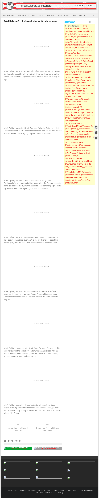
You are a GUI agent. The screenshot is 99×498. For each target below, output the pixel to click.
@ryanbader (70, 80)
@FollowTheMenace (73, 158)
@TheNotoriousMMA (74, 142)
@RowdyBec (70, 118)
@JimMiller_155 (87, 85)
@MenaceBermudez (82, 150)
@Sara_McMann (83, 118)
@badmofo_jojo (72, 145)
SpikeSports (40, 490)
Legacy (54, 490)
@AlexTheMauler (72, 42)
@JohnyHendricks (84, 164)
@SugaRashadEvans (73, 69)
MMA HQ (76, 490)
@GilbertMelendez (72, 77)
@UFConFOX (70, 28)
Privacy (60, 493)
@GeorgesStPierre (72, 61)
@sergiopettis (85, 145)
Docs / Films (63, 15)
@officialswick (84, 58)
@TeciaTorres (88, 115)
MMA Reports (37, 15)
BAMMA (61, 490)
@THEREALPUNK (72, 55)
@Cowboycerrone (86, 50)
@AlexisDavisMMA (73, 126)
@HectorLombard (72, 112)
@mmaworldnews (84, 36)
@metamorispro (81, 34)
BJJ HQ (83, 490)
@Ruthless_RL (87, 126)
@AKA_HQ (82, 63)
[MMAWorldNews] (96, 132)
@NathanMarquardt (73, 74)
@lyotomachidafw (72, 93)
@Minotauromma (72, 169)
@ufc (85, 26)
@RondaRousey (71, 131)
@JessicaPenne (87, 112)
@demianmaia (86, 55)
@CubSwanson (86, 47)
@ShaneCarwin (71, 58)
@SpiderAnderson (72, 39)
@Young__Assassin (84, 166)
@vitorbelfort (86, 172)
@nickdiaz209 (85, 72)
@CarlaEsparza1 (72, 134)
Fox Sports (13, 490)
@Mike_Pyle (70, 88)
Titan (48, 490)
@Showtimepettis (72, 45)
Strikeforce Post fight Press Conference (47, 429)
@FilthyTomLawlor (73, 66)
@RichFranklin (79, 91)
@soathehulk (70, 101)
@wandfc (83, 177)
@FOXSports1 (82, 28)
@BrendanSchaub (72, 174)
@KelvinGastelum (86, 131)
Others (87, 15)
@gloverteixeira (71, 147)
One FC (68, 490)
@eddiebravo (70, 137)
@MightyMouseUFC (73, 107)
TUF (6, 490)
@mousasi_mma (72, 47)
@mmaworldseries (86, 31)
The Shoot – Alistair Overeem (17, 447)
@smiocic (82, 147)
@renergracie (70, 128)
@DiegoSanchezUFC (85, 137)
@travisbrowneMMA (73, 115)
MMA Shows (23, 15)
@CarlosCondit (87, 61)
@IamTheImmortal (84, 80)
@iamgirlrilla (84, 134)
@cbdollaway (70, 82)
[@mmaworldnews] (96, 127)
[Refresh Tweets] (90, 22)
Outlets (50, 15)
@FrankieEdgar (85, 180)
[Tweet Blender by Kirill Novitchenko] (93, 22)
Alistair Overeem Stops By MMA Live (18, 429)
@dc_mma (69, 150)
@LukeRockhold (72, 50)
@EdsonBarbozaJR (73, 85)
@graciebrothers (83, 128)
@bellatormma (71, 31)
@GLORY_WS (70, 36)
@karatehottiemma (73, 96)
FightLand (22, 490)
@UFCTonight (86, 45)
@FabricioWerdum (72, 53)
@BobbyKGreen (71, 120)
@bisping (69, 91)
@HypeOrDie (70, 166)
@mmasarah (81, 101)
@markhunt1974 (72, 72)
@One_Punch (81, 88)
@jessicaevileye (71, 155)
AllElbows (31, 490)
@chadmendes (86, 174)
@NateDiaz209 (87, 93)
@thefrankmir (85, 42)
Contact (90, 490)
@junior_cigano (71, 63)
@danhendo (86, 77)
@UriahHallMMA (85, 109)
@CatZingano (70, 153)
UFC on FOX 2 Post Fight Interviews (47, 447)
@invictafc (69, 34)
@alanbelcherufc (72, 177)
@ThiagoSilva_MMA (73, 123)
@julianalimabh (71, 139)
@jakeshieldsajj (85, 161)
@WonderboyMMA (73, 172)
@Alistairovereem (72, 99)
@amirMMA (86, 66)
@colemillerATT (71, 161)
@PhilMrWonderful (73, 104)
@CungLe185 (70, 164)
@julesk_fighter (71, 183)
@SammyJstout (83, 153)
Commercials (76, 15)
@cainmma (81, 82)
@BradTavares (71, 109)
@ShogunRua (86, 99)
